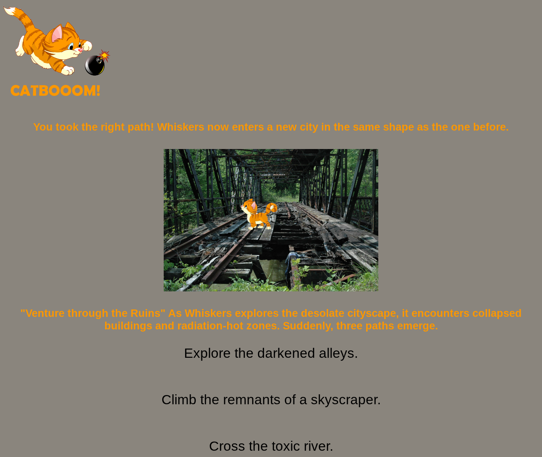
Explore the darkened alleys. (271, 353)
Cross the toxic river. (271, 446)
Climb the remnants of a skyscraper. (271, 399)
